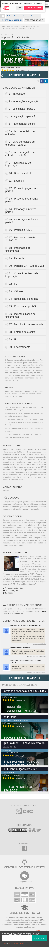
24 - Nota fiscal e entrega (23, 298)
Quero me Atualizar (33, 8)
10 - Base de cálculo (20, 173)
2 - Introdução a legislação (24, 101)
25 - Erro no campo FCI (22, 306)
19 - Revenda (16, 258)
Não (19, 8)
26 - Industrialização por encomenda (20, 315)
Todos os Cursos (13, 16)
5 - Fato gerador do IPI (22, 123)
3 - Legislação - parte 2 (22, 108)
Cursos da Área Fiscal (31, 16)
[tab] (24, 93)
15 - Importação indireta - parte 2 (21, 221)
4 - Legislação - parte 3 (22, 116)
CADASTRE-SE (41, 930)
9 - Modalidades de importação (18, 164)
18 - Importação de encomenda (17, 249)
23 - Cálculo (16, 291)
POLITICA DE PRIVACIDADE (16, 943)
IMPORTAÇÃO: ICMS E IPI (12, 20)
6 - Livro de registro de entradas (20, 133)
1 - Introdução (17, 93)
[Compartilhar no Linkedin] (46, 81)
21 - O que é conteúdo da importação (21, 275)
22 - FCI (13, 283)
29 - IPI (13, 339)
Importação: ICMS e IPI (39, 644)
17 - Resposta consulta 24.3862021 (20, 239)
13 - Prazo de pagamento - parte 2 (22, 200)
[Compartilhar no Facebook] (42, 81)
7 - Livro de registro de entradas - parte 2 (20, 143)
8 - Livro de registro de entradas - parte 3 (20, 154)
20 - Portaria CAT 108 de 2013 (26, 265)
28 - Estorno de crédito (22, 331)
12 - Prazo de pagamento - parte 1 (22, 190)
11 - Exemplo (16, 180)
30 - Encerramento (19, 346)
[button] (1, 75)
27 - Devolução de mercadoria (26, 324)
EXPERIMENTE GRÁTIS (25, 74)
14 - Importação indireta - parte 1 (21, 210)
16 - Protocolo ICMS (20, 229)
